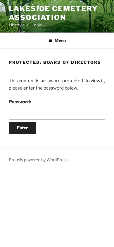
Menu (60, 40)
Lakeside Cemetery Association (53, 13)
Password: (20, 101)
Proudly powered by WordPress (38, 159)
